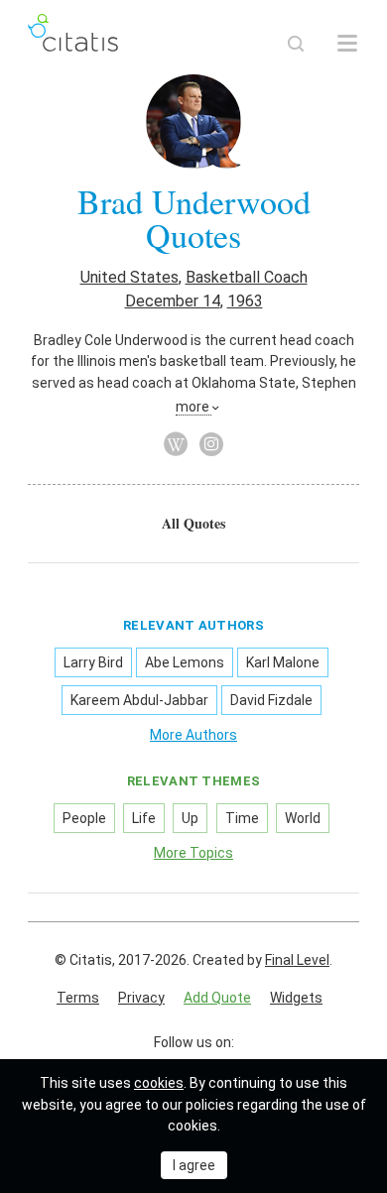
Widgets (296, 998)
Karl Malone (283, 662)
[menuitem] (193, 524)
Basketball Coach (247, 277)
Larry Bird (93, 662)
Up (190, 818)
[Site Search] (296, 44)
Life (144, 818)
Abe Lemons (184, 662)
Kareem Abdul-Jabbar (139, 700)
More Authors (193, 735)
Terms (78, 998)
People (84, 818)
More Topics (193, 853)
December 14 (172, 301)
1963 (245, 301)
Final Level (297, 960)
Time (242, 818)
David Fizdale (271, 700)
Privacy (141, 998)
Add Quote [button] (217, 998)
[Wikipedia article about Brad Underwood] (176, 444)
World (303, 818)
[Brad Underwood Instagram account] (211, 444)
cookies (159, 1083)
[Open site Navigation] (347, 44)
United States (129, 277)
